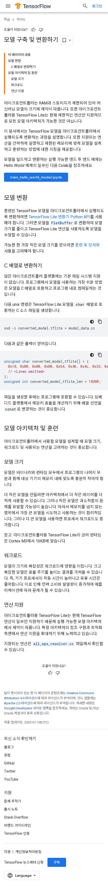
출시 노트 (11, 809)
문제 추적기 (12, 801)
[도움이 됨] (33, 29)
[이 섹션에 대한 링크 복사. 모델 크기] (28, 462)
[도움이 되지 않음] (41, 29)
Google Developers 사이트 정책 (26, 708)
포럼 (7, 755)
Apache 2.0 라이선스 (18, 703)
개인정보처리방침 (28, 852)
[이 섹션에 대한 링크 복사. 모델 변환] (33, 198)
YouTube (11, 779)
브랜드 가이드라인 (17, 825)
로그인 (97, 6)
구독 (56, 862)
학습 (7, 19)
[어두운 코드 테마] (92, 322)
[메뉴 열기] (8, 6)
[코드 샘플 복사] (100, 322)
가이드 (21, 19)
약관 (7, 852)
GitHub (9, 763)
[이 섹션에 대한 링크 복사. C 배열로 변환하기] (47, 266)
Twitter (10, 771)
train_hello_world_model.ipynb (36, 177)
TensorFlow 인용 (17, 833)
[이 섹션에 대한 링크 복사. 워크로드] (27, 556)
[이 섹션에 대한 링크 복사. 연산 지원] (28, 605)
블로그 (9, 747)
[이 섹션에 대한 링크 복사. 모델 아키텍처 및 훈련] (63, 429)
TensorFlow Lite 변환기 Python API (59, 216)
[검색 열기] (85, 6)
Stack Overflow (16, 817)
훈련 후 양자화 (87, 245)
